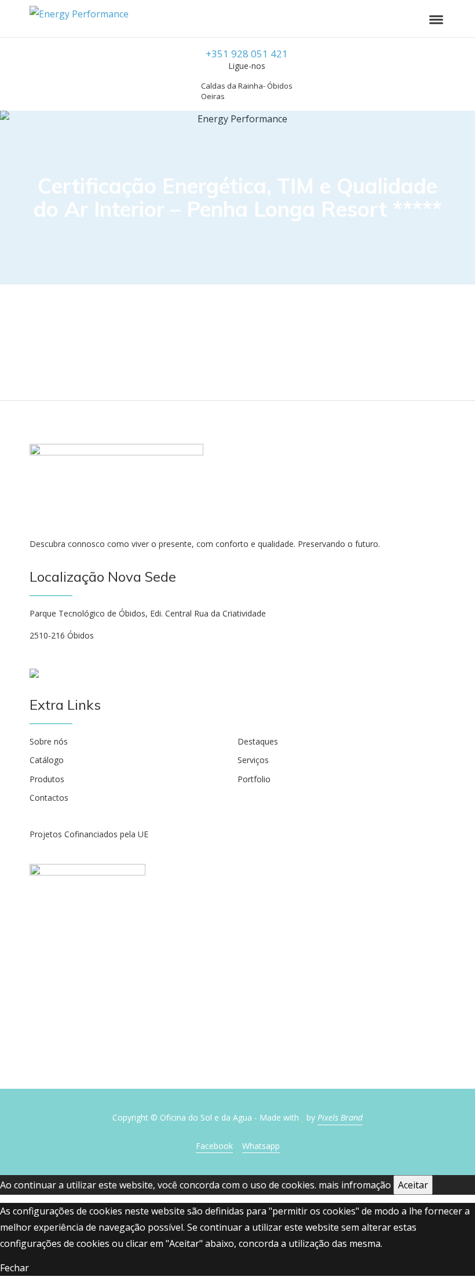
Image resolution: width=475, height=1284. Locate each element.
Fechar (14, 1267)
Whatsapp (261, 1145)
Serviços (253, 759)
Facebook (214, 1145)
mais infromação (355, 1185)
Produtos (47, 779)
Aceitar (413, 1185)
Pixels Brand (340, 1117)
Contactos (49, 797)
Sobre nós (49, 741)
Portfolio (254, 779)
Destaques (257, 741)
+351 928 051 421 (247, 53)
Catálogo (47, 759)
